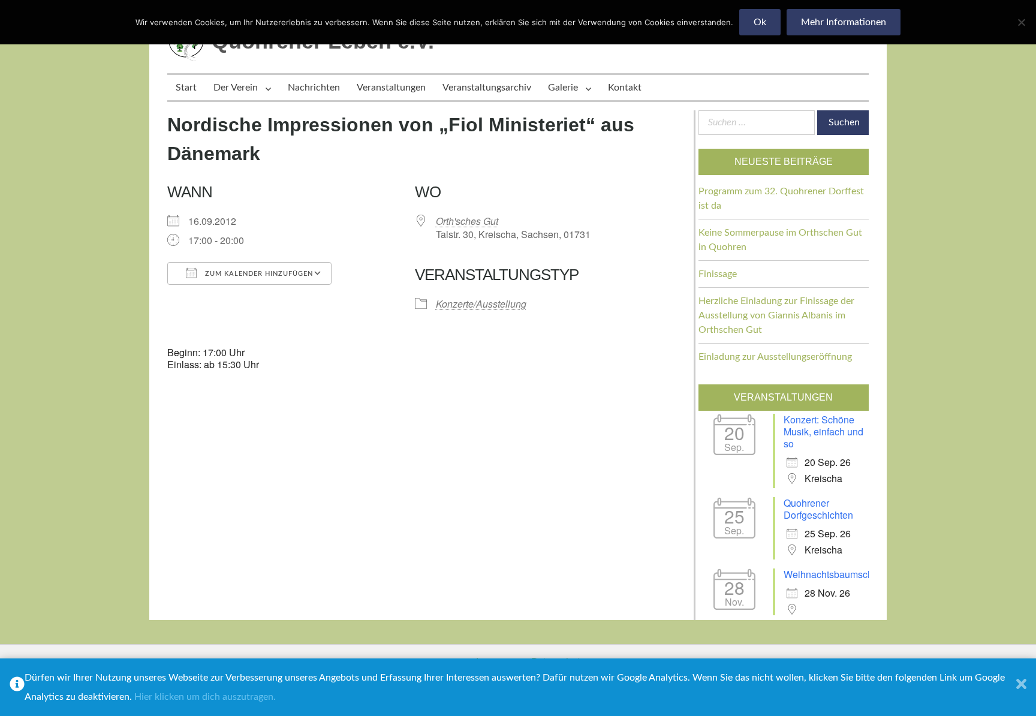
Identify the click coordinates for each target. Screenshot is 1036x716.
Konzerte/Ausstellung (481, 304)
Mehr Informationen (843, 22)
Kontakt (625, 87)
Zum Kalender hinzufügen (258, 273)
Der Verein (235, 87)
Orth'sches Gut (467, 221)
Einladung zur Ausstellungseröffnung (775, 357)
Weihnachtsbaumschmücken (845, 574)
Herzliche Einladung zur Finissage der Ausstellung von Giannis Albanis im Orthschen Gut (776, 315)
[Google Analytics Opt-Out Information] (17, 687)
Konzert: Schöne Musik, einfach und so (823, 431)
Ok (760, 22)
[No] (1021, 22)
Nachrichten (314, 87)
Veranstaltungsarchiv (486, 87)
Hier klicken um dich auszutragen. (205, 697)
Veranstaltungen (391, 87)
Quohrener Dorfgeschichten (818, 509)
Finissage (717, 274)
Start (186, 87)
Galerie (563, 87)
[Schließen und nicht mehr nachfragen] (1021, 687)
